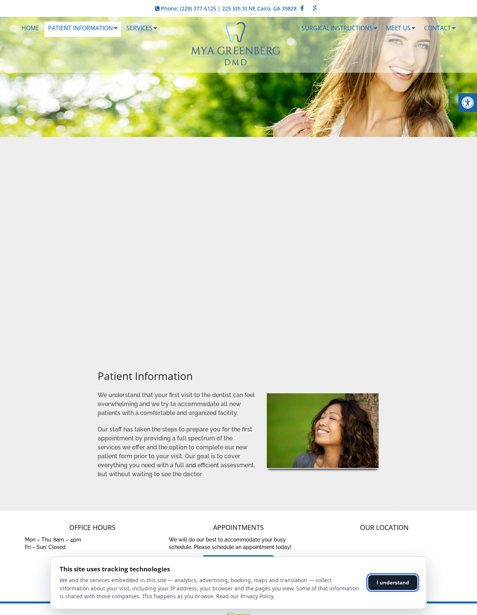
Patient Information (80, 28)
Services (139, 28)
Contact (437, 28)
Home (30, 28)
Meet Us (398, 28)
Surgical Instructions (337, 28)
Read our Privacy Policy (244, 596)
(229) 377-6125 (198, 8)
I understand (393, 583)
